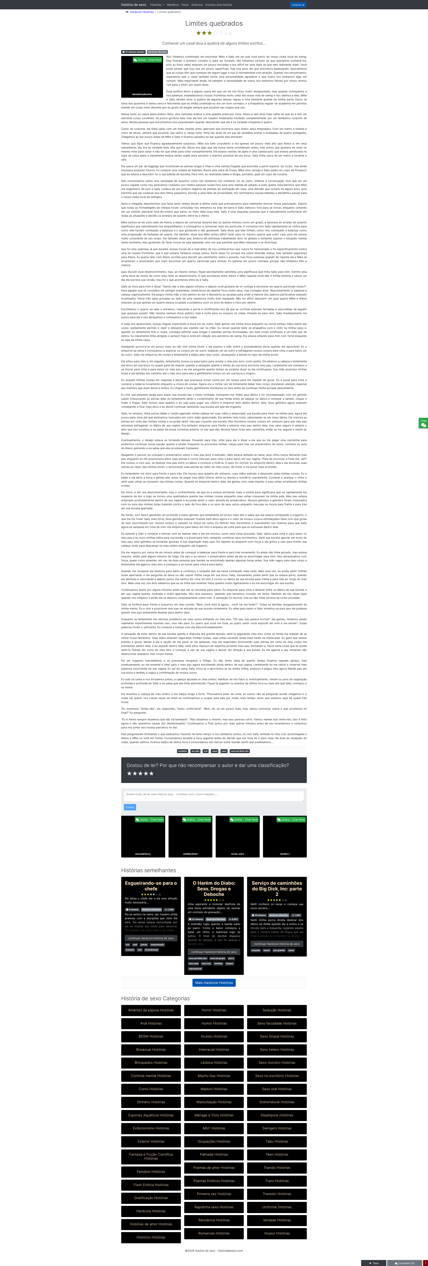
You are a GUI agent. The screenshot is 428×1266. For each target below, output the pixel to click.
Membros (173, 4)
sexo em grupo (217, 958)
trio (127, 944)
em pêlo (195, 751)
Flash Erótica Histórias (151, 1185)
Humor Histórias (214, 1023)
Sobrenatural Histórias (276, 1102)
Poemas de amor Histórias (214, 1168)
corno (291, 950)
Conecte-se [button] (298, 4)
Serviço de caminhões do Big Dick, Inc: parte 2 (277, 888)
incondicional (151, 949)
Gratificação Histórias (151, 1198)
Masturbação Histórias (214, 1102)
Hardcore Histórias (142, 12)
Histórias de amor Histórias (151, 1224)
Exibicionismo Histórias (151, 1128)
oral (205, 751)
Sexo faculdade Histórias (277, 1023)
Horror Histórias (214, 1010)
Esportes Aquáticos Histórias (151, 1115)
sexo (224, 751)
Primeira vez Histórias (214, 1194)
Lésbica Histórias (214, 1063)
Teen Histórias (277, 1154)
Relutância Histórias (214, 1220)
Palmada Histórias (214, 1154)
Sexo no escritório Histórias (277, 1076)
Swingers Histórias (277, 1128)
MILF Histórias (214, 1128)
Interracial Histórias (214, 1050)
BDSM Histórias (151, 1036)
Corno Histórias (151, 1089)
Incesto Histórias (214, 1036)
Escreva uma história (218, 4)
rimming (218, 963)
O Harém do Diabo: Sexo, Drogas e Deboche (214, 888)
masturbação (157, 944)
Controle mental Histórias (151, 1076)
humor (267, 950)
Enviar (130, 807)
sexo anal (193, 963)
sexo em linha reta (240, 751)
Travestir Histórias (277, 1194)
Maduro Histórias (214, 1089)
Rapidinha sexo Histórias (214, 1207)
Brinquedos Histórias (151, 1063)
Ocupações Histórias (214, 1141)
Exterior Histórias (151, 1141)
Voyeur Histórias (277, 1233)
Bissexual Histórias (151, 1050)
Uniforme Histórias (277, 1207)
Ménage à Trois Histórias (214, 1115)
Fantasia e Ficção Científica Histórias (151, 1156)
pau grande (279, 950)
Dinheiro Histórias (151, 1102)
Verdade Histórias (277, 1220)
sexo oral (206, 963)
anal (135, 944)
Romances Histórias (214, 1233)
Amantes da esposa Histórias (151, 1010)
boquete (130, 949)
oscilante (182, 751)
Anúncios (197, 4)
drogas (229, 963)
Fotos (185, 4)
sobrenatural (195, 968)
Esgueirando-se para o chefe (151, 886)
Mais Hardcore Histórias (214, 983)
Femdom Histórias (151, 1172)
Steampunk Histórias (277, 1115)
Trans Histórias (277, 1181)
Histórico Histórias (151, 1237)
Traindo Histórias (277, 1168)
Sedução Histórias (277, 1010)
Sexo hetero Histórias (277, 1050)
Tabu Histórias (277, 1141)
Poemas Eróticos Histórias (214, 1181)
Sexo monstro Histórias (277, 1063)
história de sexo (133, 5)
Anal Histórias (151, 1023)
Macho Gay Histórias (214, 1076)
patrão (144, 944)
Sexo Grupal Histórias (277, 1036)
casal (214, 751)
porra (231, 958)
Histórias (156, 4)
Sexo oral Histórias (277, 1089)
